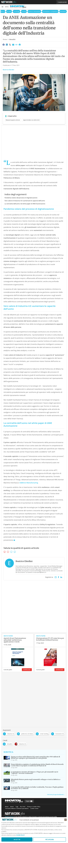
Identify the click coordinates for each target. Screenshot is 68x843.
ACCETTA (17, 839)
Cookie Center (34, 808)
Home (5, 39)
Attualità (11, 11)
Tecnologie (19, 11)
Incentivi (26, 11)
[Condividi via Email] (13, 44)
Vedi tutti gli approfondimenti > (55, 794)
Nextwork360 (9, 816)
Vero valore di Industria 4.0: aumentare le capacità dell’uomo (25, 201)
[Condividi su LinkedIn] (6, 44)
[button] (5, 6)
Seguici (28, 801)
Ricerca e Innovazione (36, 11)
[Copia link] (16, 44)
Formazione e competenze (52, 11)
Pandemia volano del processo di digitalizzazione (21, 198)
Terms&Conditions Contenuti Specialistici (17, 808)
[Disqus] (34, 609)
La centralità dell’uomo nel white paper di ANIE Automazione (25, 204)
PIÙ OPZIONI (49, 839)
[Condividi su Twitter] (10, 44)
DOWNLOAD (26, 669)
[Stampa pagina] (19, 44)
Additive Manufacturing (28, 483)
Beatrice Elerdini (8, 70)
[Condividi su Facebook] (3, 44)
